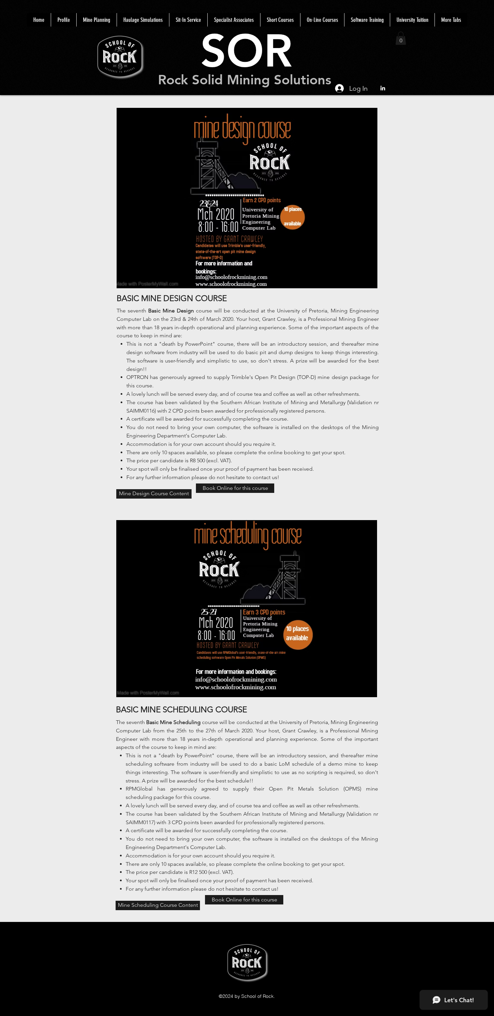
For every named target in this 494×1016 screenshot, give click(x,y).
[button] (400, 38)
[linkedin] (382, 88)
